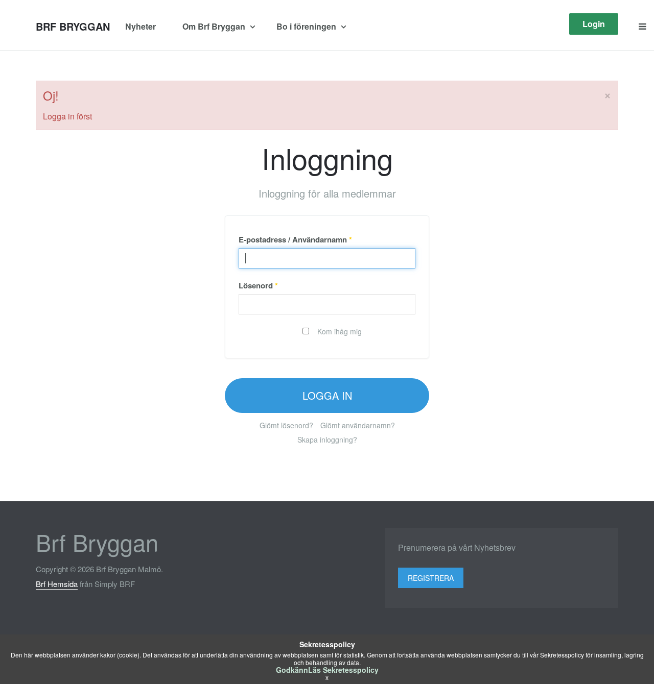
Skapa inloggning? (327, 439)
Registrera (431, 578)
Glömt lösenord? (286, 425)
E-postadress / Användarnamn (295, 239)
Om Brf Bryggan (214, 26)
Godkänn (292, 670)
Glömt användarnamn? (357, 425)
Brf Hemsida (57, 583)
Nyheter (140, 26)
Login (593, 24)
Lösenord (258, 285)
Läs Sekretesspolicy (343, 670)
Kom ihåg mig (338, 331)
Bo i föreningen (307, 26)
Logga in (327, 395)
